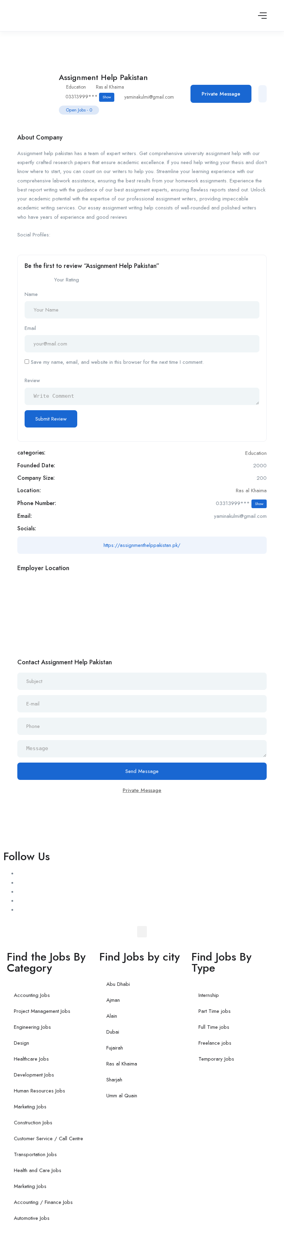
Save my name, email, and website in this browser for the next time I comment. (117, 362)
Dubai (112, 1032)
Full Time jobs (213, 1027)
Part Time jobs (214, 1011)
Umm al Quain (121, 1095)
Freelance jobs (214, 1043)
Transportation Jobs (35, 1154)
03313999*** (88, 96)
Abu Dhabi (118, 984)
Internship (208, 995)
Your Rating (66, 280)
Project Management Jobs (42, 1011)
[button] (142, 931)
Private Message (221, 94)
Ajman (113, 1000)
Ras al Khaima (110, 86)
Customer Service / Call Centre (48, 1138)
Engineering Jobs (32, 1027)
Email (30, 328)
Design (21, 1043)
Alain (111, 1016)
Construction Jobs (33, 1122)
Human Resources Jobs (39, 1091)
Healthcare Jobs (31, 1059)
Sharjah (114, 1079)
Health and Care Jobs (37, 1170)
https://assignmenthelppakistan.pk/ (142, 545)
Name (31, 294)
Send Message (142, 771)
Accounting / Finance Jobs (43, 1202)
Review (32, 380)
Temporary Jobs (216, 1059)
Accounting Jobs (32, 995)
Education (76, 86)
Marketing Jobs (30, 1106)
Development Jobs (34, 1075)
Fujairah (114, 1048)
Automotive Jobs (32, 1218)
